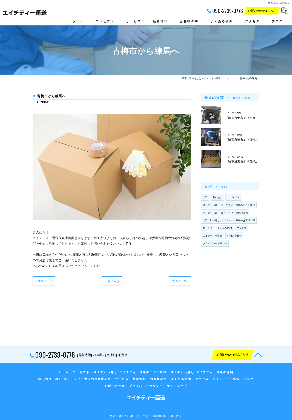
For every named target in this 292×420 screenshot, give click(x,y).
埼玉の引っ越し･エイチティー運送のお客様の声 (229, 220)
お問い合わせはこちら (262, 10)
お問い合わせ (234, 235)
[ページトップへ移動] (258, 355)
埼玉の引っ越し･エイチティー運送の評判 (225, 212)
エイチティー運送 (212, 235)
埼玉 (205, 197)
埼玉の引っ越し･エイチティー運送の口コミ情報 (229, 205)
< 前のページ (44, 281)
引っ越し (217, 197)
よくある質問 (224, 228)
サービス (208, 228)
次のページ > (180, 281)
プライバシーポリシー (215, 243)
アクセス (242, 228)
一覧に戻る (112, 281)
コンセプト (233, 197)
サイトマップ (177, 386)
